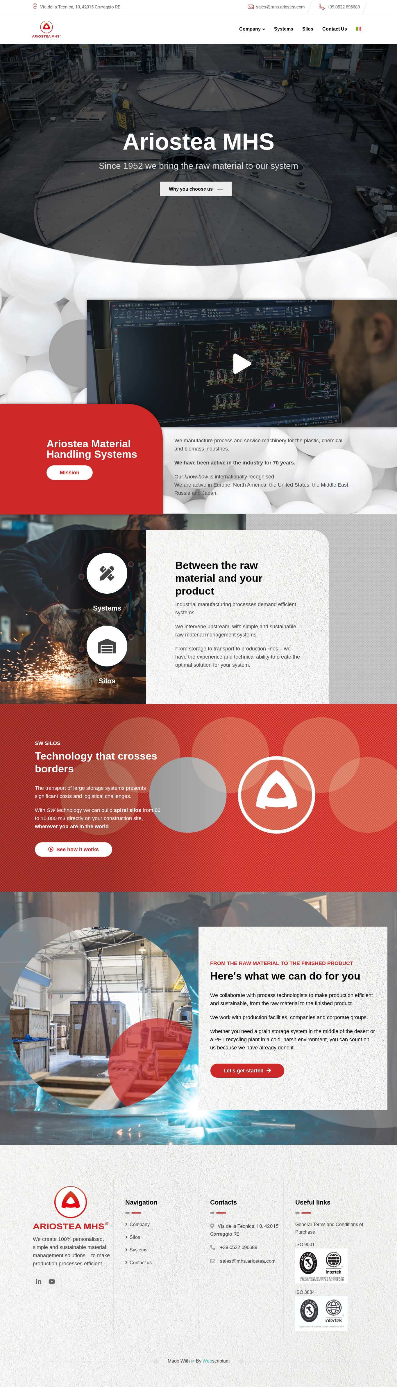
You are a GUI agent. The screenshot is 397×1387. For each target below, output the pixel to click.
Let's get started (244, 1071)
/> (193, 1360)
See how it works (77, 849)
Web (207, 1360)
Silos (307, 28)
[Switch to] (358, 29)
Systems (283, 28)
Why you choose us (191, 189)
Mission (69, 473)
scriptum (221, 1360)
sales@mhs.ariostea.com (280, 6)
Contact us (334, 28)
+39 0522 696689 (343, 6)
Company (250, 28)
